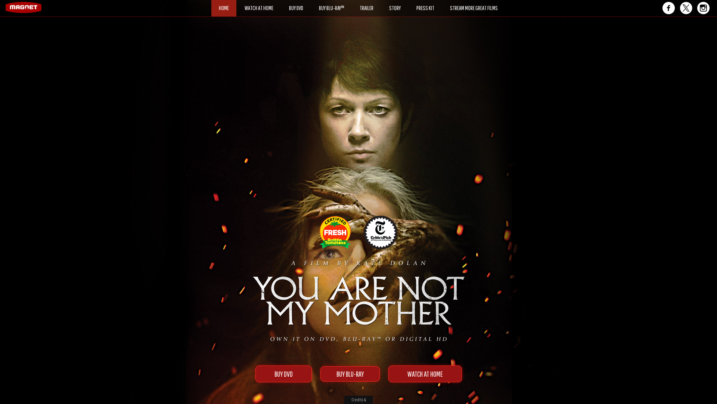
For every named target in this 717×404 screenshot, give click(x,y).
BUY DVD (283, 374)
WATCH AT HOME (425, 374)
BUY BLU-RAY (350, 374)
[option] (358, 44)
